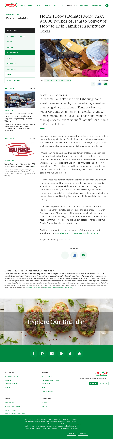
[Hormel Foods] (11, 5)
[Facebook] (93, 84)
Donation (48, 80)
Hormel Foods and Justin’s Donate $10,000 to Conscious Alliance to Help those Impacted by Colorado (19, 117)
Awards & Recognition (16, 36)
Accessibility (47, 376)
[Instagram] (43, 353)
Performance (12, 64)
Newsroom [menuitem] (71, 5)
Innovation (11, 69)
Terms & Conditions (12, 406)
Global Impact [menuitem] (43, 5)
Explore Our (55, 321)
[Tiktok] (70, 353)
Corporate (102, 383)
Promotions (9, 402)
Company (10, 47)
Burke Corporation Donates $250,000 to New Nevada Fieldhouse (20, 165)
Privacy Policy (10, 410)
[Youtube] (79, 353)
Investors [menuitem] (97, 5)
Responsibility (12, 52)
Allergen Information (50, 380)
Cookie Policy (63, 428)
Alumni (44, 402)
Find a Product (48, 391)
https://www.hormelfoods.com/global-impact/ (58, 287)
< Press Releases (12, 14)
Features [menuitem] (84, 5)
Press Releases (13, 30)
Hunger (68, 80)
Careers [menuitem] (58, 5)
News (9, 75)
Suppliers (45, 406)
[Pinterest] (61, 353)
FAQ (43, 387)
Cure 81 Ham (58, 80)
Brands (9, 41)
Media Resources (13, 80)
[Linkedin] (99, 84)
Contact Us (46, 384)
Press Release (9, 88)
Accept (71, 434)
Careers (8, 380)
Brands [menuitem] (31, 5)
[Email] (105, 84)
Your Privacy (13, 413)
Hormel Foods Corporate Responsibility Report (77, 233)
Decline (83, 434)
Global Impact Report (13, 384)
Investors (8, 387)
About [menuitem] (21, 5)
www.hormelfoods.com (33, 287)
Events (9, 58)
